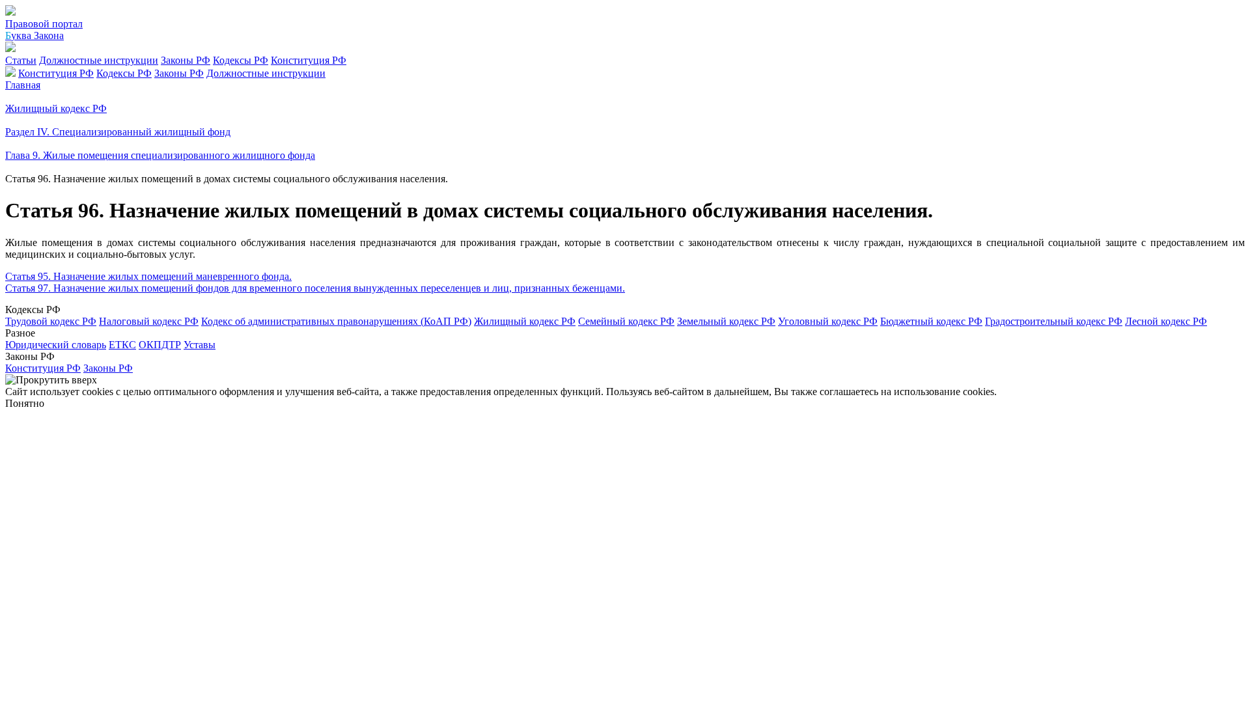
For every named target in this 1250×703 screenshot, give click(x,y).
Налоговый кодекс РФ (149, 321)
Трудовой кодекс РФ (50, 321)
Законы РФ (185, 60)
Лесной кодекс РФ (1166, 321)
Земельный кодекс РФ (726, 321)
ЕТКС (122, 344)
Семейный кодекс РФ (626, 321)
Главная (22, 84)
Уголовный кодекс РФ (828, 321)
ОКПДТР (160, 344)
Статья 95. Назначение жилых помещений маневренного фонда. (148, 276)
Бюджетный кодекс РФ (931, 321)
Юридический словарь (55, 344)
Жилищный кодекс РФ (525, 321)
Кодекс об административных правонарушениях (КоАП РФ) (336, 321)
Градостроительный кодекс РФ (1053, 321)
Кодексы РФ (240, 60)
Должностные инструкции (98, 60)
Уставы (199, 344)
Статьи (20, 60)
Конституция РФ (308, 60)
